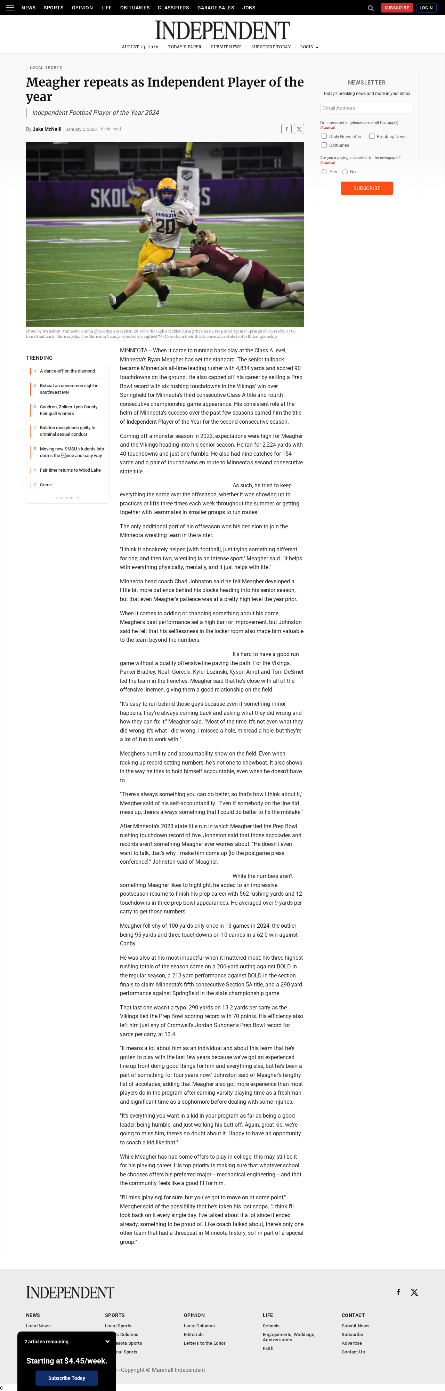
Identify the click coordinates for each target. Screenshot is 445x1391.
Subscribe (397, 8)
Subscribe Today (271, 47)
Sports (53, 7)
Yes (332, 171)
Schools (271, 1325)
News (28, 7)
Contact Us (353, 1351)
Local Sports (46, 67)
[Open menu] (10, 7)
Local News (38, 1325)
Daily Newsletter (345, 136)
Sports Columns (121, 1334)
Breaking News (392, 136)
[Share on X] (299, 129)
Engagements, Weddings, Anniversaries (289, 1337)
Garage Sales (215, 7)
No (353, 171)
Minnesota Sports (123, 1343)
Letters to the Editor (205, 1343)
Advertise (352, 1343)
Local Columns (199, 1325)
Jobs (248, 7)
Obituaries (135, 7)
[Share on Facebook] (286, 129)
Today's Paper (184, 47)
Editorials (194, 1334)
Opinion (82, 7)
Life (107, 7)
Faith (268, 1348)
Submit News (226, 47)
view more (65, 497)
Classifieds (173, 7)
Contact (353, 1315)
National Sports (121, 1351)
